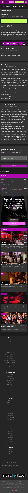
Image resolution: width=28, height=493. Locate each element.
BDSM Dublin (10, 388)
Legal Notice (10, 345)
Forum (2, 6)
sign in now (8, 152)
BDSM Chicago (10, 413)
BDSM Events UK (10, 393)
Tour (8, 341)
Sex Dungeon (10, 431)
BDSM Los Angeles (10, 402)
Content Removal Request (10, 354)
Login (11, 2)
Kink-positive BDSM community (20, 481)
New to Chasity (4, 188)
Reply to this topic (14, 21)
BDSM (10, 427)
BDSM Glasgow (10, 382)
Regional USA (10, 398)
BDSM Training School (10, 441)
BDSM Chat (10, 435)
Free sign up (19, 2)
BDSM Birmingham (10, 376)
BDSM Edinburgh (10, 384)
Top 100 (15, 6)
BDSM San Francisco (10, 406)
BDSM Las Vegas (10, 404)
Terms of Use (10, 343)
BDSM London (10, 374)
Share (14, 165)
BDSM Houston (10, 411)
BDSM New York (10, 400)
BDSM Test (10, 433)
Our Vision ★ (13, 360)
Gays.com (10, 449)
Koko (10, 453)
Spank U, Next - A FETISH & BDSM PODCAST (10, 465)
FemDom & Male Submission (17, 16)
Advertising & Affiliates (10, 362)
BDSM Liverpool (10, 380)
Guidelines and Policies (10, 350)
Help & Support (10, 339)
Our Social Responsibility (10, 364)
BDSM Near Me (10, 439)
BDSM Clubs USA (10, 417)
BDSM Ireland (10, 386)
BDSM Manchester (10, 378)
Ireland (13, 372)
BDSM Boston (10, 409)
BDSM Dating (10, 437)
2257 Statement (10, 356)
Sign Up (14, 223)
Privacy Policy (10, 348)
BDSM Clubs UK (10, 391)
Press (10, 366)
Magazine (8, 6)
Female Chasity (4, 179)
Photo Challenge (22, 6)
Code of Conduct (10, 352)
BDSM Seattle (10, 415)
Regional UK (8, 372)
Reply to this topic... (8, 158)
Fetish (10, 429)
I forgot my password (10, 358)
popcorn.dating (10, 451)
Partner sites (10, 447)
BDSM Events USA (10, 419)
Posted (11, 27)
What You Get (7, 360)
